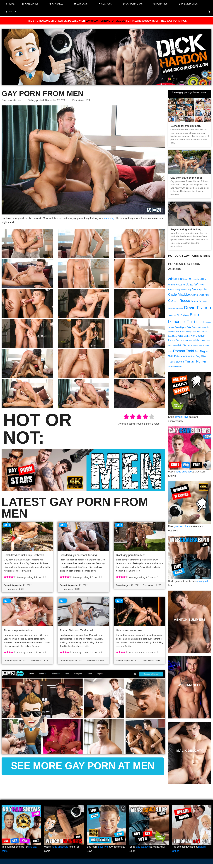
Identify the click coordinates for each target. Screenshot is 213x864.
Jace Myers (180, 327)
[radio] (126, 417)
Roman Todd (183, 351)
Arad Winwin (196, 284)
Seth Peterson (176, 356)
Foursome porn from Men (18, 630)
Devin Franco (197, 307)
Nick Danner (173, 346)
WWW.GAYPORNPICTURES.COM (105, 20)
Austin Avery (174, 289)
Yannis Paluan (175, 366)
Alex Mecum (190, 279)
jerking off (202, 581)
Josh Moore (172, 336)
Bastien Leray (186, 290)
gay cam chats (182, 526)
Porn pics (162, 4)
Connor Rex (197, 301)
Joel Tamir (180, 331)
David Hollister (177, 308)
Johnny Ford (191, 332)
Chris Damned (200, 294)
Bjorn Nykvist (199, 289)
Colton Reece (179, 301)
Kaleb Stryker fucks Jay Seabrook (24, 555)
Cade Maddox (179, 294)
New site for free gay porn (185, 126)
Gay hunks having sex (129, 630)
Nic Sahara (185, 345)
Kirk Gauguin (198, 335)
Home (11, 4)
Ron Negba (201, 351)
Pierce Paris (197, 346)
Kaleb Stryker (184, 336)
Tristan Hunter (195, 361)
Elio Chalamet (183, 315)
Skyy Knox (190, 356)
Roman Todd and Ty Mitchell (76, 630)
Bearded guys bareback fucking (78, 555)
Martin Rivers (189, 341)
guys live (103, 846)
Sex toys (106, 4)
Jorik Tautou (201, 332)
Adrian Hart (176, 278)
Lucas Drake (175, 340)
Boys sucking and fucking (185, 229)
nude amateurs (60, 846)
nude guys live (184, 471)
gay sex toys (181, 417)
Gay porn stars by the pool (186, 177)
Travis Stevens (176, 361)
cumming (109, 218)
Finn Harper (195, 322)
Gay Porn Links (134, 4)
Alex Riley (201, 279)
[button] (209, 11)
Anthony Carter (177, 284)
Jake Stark (192, 327)
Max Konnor (203, 340)
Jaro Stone (201, 327)
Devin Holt (172, 315)
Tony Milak (201, 356)
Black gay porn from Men (130, 555)
